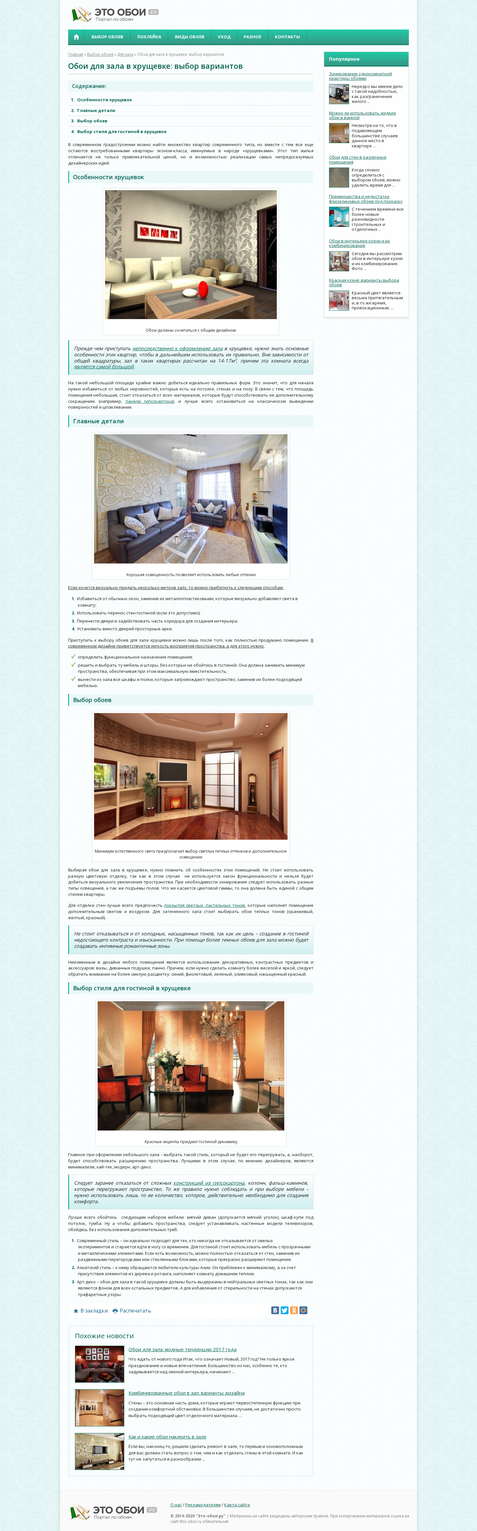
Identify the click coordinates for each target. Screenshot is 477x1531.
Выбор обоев (107, 37)
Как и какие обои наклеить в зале (167, 1436)
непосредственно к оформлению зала (177, 348)
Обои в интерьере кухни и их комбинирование (359, 243)
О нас (176, 1505)
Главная (76, 37)
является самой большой (103, 366)
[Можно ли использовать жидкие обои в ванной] (339, 133)
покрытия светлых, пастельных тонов (204, 905)
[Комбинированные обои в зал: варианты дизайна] (99, 1407)
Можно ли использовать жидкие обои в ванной (362, 115)
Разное (252, 37)
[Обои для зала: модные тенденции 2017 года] (99, 1364)
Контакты (287, 37)
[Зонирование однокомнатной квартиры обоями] (339, 94)
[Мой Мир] (303, 1310)
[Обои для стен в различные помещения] (339, 177)
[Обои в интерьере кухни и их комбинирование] (339, 261)
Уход (224, 37)
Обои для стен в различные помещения (357, 159)
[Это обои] (113, 21)
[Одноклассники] (294, 1310)
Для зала (125, 54)
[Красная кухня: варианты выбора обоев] (339, 300)
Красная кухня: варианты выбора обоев (364, 282)
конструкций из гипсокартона (208, 1182)
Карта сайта (237, 1505)
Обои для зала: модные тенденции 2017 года (182, 1349)
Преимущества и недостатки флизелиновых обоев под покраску (366, 198)
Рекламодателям (203, 1505)
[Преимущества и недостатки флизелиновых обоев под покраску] (339, 217)
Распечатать (135, 1310)
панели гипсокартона (149, 401)
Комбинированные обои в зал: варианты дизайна (186, 1392)
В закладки (94, 1310)
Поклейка (149, 37)
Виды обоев (189, 37)
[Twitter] (284, 1310)
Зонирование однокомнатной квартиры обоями (360, 76)
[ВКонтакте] (275, 1310)
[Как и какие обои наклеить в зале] (99, 1451)
